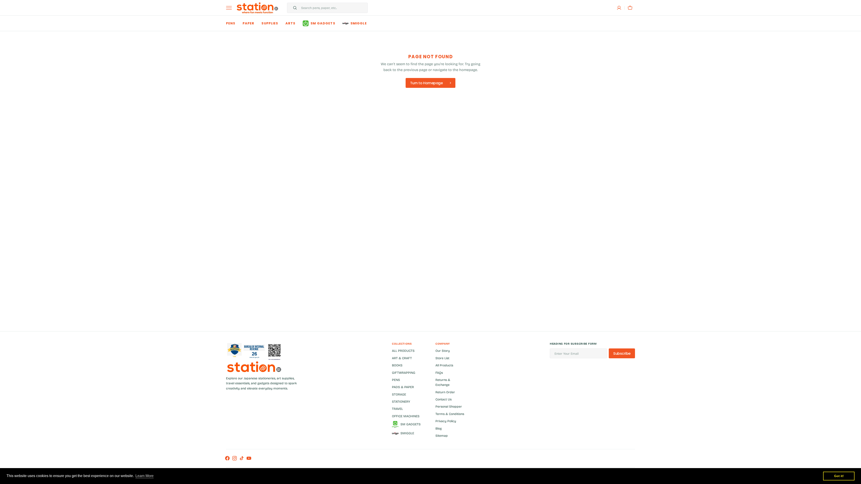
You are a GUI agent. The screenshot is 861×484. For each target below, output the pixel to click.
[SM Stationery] (257, 8)
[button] (619, 8)
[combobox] (333, 7)
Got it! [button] (839, 476)
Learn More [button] (144, 476)
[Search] (293, 8)
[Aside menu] (230, 7)
